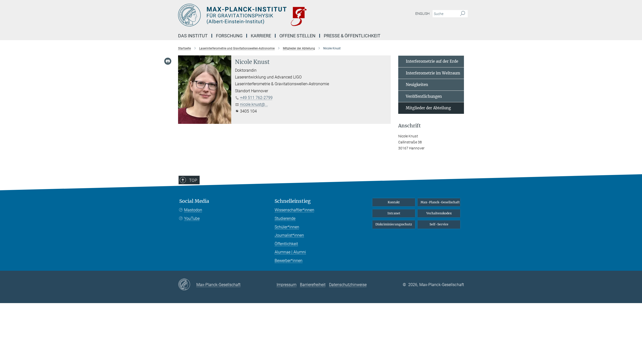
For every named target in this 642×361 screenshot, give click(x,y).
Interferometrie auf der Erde (432, 61)
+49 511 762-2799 (256, 97)
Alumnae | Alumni (290, 252)
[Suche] (462, 13)
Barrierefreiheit (313, 284)
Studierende (285, 218)
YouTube (192, 218)
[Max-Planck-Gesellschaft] (187, 285)
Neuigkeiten (417, 84)
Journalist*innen (289, 235)
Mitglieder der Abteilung (428, 108)
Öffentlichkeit (286, 243)
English (422, 14)
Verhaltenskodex (439, 213)
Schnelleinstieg (293, 201)
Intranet (393, 213)
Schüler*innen (287, 227)
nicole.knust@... (254, 104)
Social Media (194, 201)
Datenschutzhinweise (348, 284)
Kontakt (394, 202)
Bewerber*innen (288, 260)
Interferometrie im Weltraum (433, 73)
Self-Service (439, 224)
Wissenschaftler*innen (294, 210)
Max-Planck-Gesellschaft (440, 202)
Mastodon (193, 210)
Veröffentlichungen (424, 96)
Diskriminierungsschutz (393, 224)
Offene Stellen (297, 36)
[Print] (168, 61)
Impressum (286, 284)
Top (193, 180)
